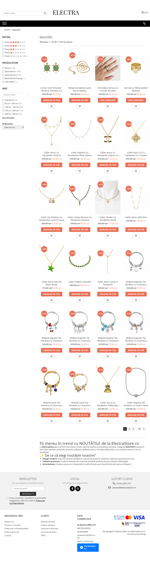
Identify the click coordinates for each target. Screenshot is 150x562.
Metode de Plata (48, 521)
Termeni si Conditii (12, 525)
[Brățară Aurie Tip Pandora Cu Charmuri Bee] (79, 382)
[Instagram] (77, 488)
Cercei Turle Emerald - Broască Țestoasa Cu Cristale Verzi (52, 89)
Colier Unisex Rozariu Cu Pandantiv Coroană (80, 218)
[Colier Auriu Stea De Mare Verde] (51, 262)
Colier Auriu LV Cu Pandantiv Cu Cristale (135, 154)
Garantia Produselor (49, 528)
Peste (7, 42)
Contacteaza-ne (90, 547)
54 (139, 428)
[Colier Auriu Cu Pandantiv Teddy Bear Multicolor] (107, 383)
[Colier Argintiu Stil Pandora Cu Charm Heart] (136, 383)
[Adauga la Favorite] (51, 106)
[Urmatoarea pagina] (144, 429)
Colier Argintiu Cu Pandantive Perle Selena (80, 154)
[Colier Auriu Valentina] (136, 197)
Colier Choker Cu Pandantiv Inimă (108, 218)
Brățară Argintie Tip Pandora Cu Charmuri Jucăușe (136, 283)
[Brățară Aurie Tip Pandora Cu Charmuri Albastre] (51, 383)
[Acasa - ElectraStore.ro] (66, 13)
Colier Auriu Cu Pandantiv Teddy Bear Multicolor (108, 404)
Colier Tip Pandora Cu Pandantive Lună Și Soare (51, 218)
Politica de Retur (48, 525)
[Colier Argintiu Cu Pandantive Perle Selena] (79, 132)
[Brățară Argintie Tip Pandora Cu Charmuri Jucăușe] (136, 262)
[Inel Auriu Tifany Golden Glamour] (136, 68)
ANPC (43, 535)
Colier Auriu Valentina (136, 217)
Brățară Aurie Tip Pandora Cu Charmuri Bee (79, 404)
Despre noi (9, 521)
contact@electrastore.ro (123, 487)
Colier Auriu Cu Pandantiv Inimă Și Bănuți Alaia (51, 154)
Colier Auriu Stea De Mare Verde (52, 283)
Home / (8, 29)
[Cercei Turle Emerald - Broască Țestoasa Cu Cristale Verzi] (51, 68)
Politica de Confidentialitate (16, 528)
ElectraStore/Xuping (13, 78)
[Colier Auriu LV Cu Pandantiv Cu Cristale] (136, 132)
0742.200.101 (123, 483)
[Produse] (4, 24)
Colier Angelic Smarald (80, 281)
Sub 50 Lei (9, 100)
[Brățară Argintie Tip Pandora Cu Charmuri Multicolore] (136, 322)
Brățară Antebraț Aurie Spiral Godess (80, 89)
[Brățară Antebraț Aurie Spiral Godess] (79, 68)
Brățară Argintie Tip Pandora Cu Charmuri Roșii (51, 339)
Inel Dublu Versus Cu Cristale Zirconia (108, 89)
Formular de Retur (49, 532)
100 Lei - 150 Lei (11, 107)
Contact (7, 535)
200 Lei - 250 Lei (11, 114)
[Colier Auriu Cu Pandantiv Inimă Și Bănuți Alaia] (51, 133)
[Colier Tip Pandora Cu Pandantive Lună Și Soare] (51, 197)
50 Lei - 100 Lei (11, 103)
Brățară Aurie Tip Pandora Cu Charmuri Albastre (51, 404)
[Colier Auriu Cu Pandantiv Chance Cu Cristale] (107, 133)
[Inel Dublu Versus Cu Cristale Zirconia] (107, 68)
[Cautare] (45, 13)
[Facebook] (72, 488)
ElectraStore (10, 71)
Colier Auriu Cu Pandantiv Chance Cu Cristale (107, 154)
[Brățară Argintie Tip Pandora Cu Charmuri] (79, 322)
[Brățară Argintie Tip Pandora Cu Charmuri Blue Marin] (107, 322)
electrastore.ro (11, 75)
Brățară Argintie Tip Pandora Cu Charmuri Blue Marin (108, 339)
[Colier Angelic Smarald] (79, 262)
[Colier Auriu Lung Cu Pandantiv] (107, 262)
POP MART (9, 81)
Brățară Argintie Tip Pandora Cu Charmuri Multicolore (136, 339)
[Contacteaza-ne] (144, 23)
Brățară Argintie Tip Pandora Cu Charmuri (79, 339)
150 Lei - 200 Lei (11, 110)
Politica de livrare (11, 532)
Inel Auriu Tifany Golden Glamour (136, 89)
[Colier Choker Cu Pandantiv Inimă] (107, 197)
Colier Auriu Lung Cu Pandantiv (108, 283)
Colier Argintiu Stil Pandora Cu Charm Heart (136, 404)
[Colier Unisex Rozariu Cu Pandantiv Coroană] (79, 197)
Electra (8, 68)
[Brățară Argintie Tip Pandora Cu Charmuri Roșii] (51, 322)
